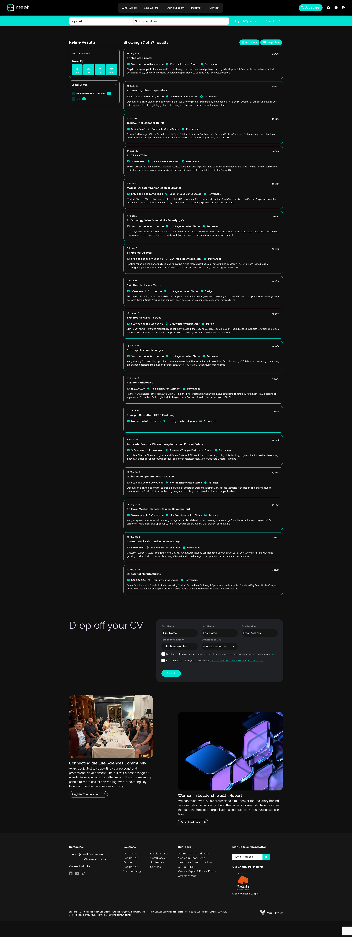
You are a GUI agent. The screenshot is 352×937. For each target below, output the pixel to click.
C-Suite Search (159, 853)
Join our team (176, 7)
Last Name (208, 626)
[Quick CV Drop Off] (328, 7)
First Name (167, 626)
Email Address (250, 626)
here (273, 654)
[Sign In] (343, 7)
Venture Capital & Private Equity (197, 871)
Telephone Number (172, 639)
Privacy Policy (238, 660)
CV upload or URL (211, 639)
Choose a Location (95, 859)
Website (271, 913)
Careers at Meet (187, 875)
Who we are (151, 7)
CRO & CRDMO (187, 866)
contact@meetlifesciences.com (88, 854)
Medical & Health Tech (191, 857)
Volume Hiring (132, 871)
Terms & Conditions (220, 660)
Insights (195, 7)
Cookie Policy (255, 660)
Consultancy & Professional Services (158, 862)
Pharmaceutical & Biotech (193, 853)
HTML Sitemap (124, 915)
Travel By (78, 60)
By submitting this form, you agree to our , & (214, 660)
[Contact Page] (336, 7)
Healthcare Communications (195, 862)
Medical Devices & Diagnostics (92, 93)
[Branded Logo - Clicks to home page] (15, 7)
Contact (214, 7)
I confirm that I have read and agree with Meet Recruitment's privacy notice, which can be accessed (221, 654)
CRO (80, 99)
